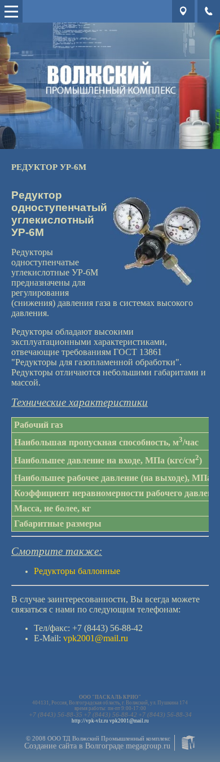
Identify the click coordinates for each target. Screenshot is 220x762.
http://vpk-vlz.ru (90, 721)
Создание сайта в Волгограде (74, 746)
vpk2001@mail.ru (129, 721)
